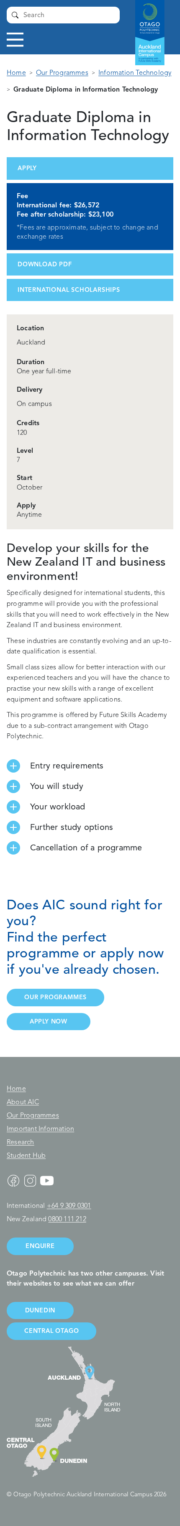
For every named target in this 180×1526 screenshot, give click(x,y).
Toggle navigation (15, 40)
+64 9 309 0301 (69, 1206)
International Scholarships (69, 289)
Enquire (40, 1246)
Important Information (40, 1129)
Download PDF (45, 264)
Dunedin (40, 1310)
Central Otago (51, 1331)
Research (20, 1142)
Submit (15, 15)
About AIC (23, 1102)
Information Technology (134, 73)
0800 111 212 (67, 1219)
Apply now (48, 1021)
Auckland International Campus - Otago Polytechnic (145, 25)
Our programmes (55, 997)
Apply (27, 168)
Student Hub (26, 1155)
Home (16, 73)
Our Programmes (62, 73)
